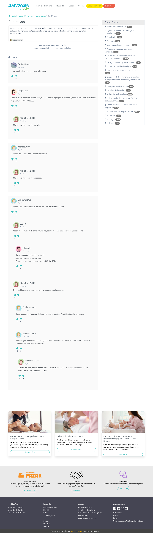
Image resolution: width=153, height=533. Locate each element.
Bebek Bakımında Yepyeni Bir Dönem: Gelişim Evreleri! (27, 437)
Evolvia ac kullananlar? (118, 90)
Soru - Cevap (123, 488)
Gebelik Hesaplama (85, 507)
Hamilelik (60, 6)
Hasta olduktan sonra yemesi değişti (121, 71)
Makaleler (46, 524)
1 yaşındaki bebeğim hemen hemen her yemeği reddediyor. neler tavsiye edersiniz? (122, 79)
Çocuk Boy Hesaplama (86, 510)
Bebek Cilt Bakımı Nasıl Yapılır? (71, 436)
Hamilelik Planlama (44, 6)
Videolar (46, 526)
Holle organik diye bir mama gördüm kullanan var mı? (121, 99)
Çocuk (81, 6)
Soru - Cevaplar (94, 6)
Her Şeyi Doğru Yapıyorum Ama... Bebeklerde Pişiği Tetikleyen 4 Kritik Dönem (119, 439)
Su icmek (112, 123)
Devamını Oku (30, 452)
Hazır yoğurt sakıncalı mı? (119, 86)
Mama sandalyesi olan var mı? (121, 45)
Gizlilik (115, 515)
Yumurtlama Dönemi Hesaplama (90, 513)
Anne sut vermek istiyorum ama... (122, 111)
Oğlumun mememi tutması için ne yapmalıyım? (120, 32)
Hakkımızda (117, 513)
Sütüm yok (113, 115)
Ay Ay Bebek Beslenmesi (17, 513)
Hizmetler (109, 6)
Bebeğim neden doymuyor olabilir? (123, 62)
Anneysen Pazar (30, 490)
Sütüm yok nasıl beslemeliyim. (121, 66)
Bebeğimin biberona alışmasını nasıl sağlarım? (121, 106)
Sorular (46, 521)
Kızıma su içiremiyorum (118, 26)
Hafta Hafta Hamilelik (15, 507)
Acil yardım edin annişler (119, 94)
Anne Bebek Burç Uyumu (87, 518)
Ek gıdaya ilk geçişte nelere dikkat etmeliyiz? (119, 50)
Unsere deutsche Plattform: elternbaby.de (128, 521)
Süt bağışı (113, 119)
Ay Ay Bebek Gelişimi (15, 510)
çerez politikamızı (77, 531)
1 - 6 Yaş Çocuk (49, 515)
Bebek (71, 6)
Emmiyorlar (113, 37)
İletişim (115, 518)
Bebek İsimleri (83, 515)
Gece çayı (112, 41)
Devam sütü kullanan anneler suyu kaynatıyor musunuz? (120, 57)
